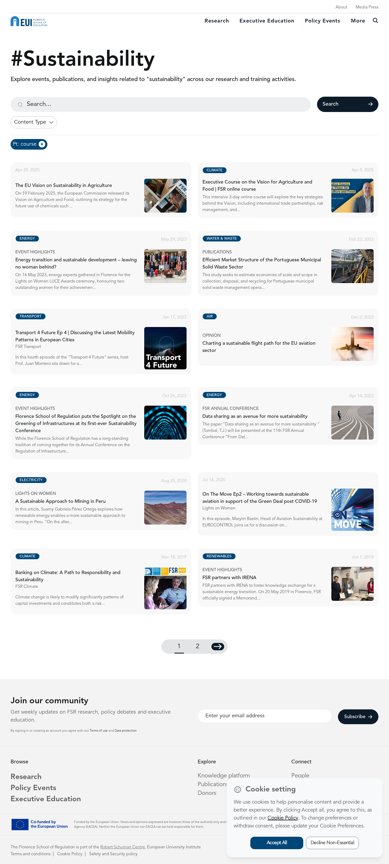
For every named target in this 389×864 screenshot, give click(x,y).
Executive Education (46, 799)
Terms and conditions (31, 854)
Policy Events (322, 21)
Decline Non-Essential (332, 842)
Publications (213, 784)
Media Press (367, 7)
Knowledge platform (224, 776)
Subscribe (354, 716)
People (300, 776)
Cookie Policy (70, 854)
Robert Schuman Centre (122, 847)
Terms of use (99, 730)
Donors (207, 793)
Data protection (126, 730)
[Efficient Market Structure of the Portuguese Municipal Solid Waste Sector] (292, 263)
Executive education (266, 21)
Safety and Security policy (113, 854)
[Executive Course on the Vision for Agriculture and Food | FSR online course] (292, 190)
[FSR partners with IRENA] (292, 577)
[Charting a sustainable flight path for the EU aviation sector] (292, 337)
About (341, 7)
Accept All (277, 842)
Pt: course (25, 144)
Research (217, 21)
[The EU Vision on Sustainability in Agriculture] (105, 189)
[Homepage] (29, 21)
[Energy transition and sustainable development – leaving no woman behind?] (105, 263)
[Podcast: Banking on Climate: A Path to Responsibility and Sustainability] (105, 581)
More (358, 21)
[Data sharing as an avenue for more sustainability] (292, 416)
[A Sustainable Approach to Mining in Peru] (105, 501)
